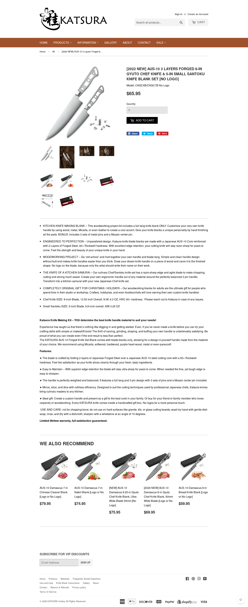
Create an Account (198, 14)
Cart (201, 22)
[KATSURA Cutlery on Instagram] (199, 579)
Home (44, 42)
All (53, 51)
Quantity (131, 103)
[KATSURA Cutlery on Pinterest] (193, 579)
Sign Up (85, 562)
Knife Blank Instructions (68, 583)
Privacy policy (79, 587)
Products (61, 42)
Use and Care (46, 583)
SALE (160, 42)
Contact (144, 42)
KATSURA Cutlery (56, 601)
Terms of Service (48, 591)
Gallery (110, 42)
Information (87, 42)
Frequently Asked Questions (87, 578)
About (127, 42)
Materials (65, 578)
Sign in (178, 14)
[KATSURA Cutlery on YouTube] (205, 579)
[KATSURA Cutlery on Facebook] (187, 579)
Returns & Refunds (59, 587)
